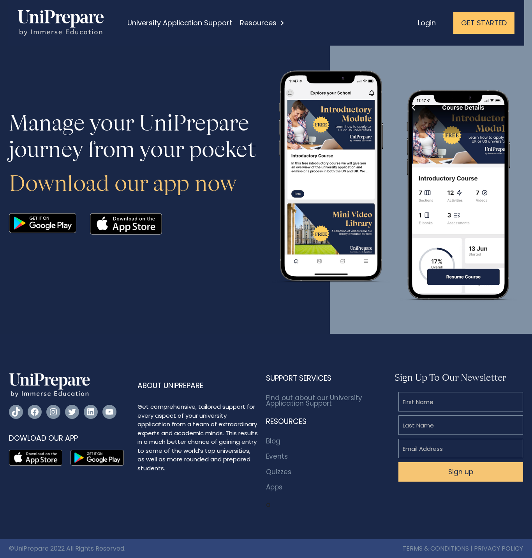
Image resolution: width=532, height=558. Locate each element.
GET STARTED (484, 23)
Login (427, 23)
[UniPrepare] (61, 22)
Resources (258, 23)
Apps (274, 487)
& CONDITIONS (446, 548)
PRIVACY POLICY (498, 548)
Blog (273, 441)
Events (277, 456)
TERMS (412, 548)
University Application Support (179, 23)
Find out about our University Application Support (314, 400)
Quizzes (278, 472)
